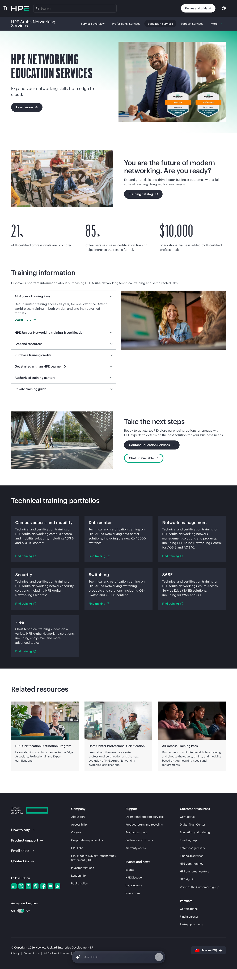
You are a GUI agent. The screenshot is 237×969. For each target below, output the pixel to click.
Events (129, 869)
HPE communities (191, 863)
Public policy (79, 883)
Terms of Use (31, 953)
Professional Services (126, 23)
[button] (5, 8)
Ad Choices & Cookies (56, 953)
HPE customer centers (194, 871)
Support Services (192, 23)
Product (24, 840)
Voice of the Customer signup (199, 887)
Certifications (189, 908)
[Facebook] (43, 886)
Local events (133, 885)
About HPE (78, 816)
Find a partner (189, 916)
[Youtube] (50, 886)
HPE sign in (187, 879)
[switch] (19, 911)
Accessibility (79, 824)
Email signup (188, 840)
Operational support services (144, 816)
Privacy (15, 953)
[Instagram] (28, 886)
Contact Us (187, 816)
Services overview (93, 23)
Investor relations (82, 867)
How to (20, 830)
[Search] (37, 8)
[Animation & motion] (20, 911)
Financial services (191, 855)
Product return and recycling (144, 824)
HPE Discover (134, 877)
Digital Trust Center (192, 824)
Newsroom (132, 893)
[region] (118, 736)
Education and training (195, 832)
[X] (21, 886)
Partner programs (191, 924)
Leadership (78, 875)
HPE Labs (77, 848)
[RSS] (57, 886)
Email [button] (20, 850)
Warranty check (135, 848)
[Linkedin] (14, 886)
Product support (136, 832)
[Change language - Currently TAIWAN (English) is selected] (224, 8)
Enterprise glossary (192, 848)
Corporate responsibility (87, 840)
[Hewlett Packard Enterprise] (20, 8)
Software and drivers (139, 840)
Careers (76, 832)
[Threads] (36, 886)
